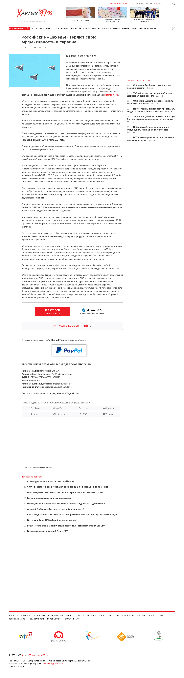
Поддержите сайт (52, 312)
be (151, 3)
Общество (50, 29)
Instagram (60, 414)
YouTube (60, 408)
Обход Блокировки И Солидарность (26, 619)
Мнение (125, 29)
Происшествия (79, 29)
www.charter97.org (40, 655)
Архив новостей (140, 3)
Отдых (160, 615)
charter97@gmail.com (53, 663)
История (114, 29)
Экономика (63, 29)
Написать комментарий (72, 326)
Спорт (93, 29)
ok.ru (35, 414)
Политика (37, 29)
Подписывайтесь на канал (91, 312)
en (160, 3)
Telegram (110, 414)
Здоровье (141, 615)
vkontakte (109, 408)
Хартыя (34, 13)
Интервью (136, 29)
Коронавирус (54, 619)
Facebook (35, 408)
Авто (151, 615)
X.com (85, 408)
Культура (102, 29)
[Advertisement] (66, 442)
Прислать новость (118, 3)
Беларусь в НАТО (72, 619)
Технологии (150, 29)
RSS (85, 414)
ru (155, 3)
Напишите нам (45, 467)
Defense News (111, 95)
